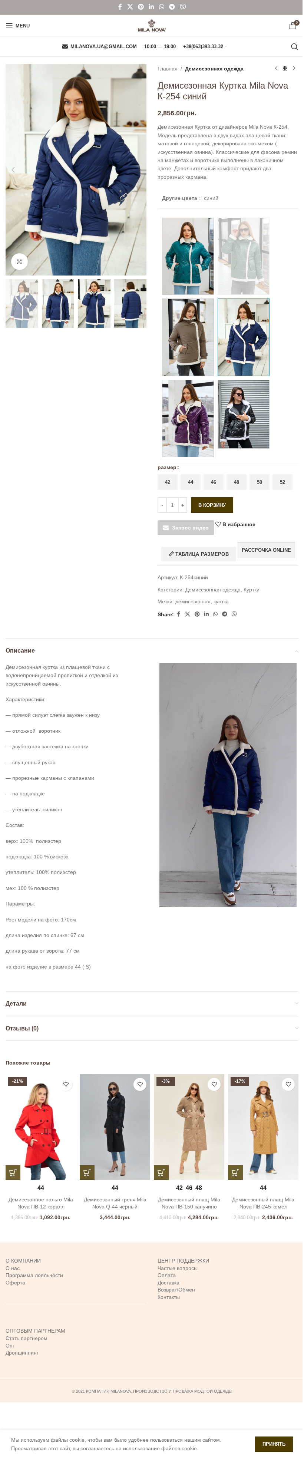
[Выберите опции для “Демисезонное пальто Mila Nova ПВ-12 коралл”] (13, 1172)
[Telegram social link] (171, 7)
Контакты (169, 1297)
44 (190, 482)
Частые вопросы (178, 1268)
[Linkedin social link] (151, 7)
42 (167, 482)
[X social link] (130, 7)
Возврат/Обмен (176, 1290)
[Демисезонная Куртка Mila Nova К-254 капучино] (188, 337)
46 (213, 482)
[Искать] (294, 46)
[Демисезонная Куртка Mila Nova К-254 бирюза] (188, 256)
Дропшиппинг (22, 1353)
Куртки (252, 590)
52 (282, 482)
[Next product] (294, 68)
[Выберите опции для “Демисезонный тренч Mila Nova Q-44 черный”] (87, 1172)
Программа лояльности (34, 1275)
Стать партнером (26, 1338)
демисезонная (193, 601)
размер (167, 467)
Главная (168, 69)
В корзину (212, 505)
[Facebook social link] (120, 7)
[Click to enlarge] (19, 261)
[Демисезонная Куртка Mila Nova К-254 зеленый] (244, 256)
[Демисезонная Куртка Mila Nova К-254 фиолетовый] (188, 418)
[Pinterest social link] (140, 7)
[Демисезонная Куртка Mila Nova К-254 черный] (244, 414)
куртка (221, 601)
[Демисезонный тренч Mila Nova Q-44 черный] (115, 1127)
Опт (10, 1346)
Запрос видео (190, 528)
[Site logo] (152, 25)
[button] (13, 169)
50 (259, 482)
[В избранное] (65, 1084)
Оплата (167, 1275)
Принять (273, 1444)
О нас (13, 1268)
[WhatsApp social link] (161, 7)
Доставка (168, 1283)
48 (236, 482)
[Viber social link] (183, 7)
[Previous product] (276, 68)
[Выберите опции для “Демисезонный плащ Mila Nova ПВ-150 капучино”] (161, 1172)
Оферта (15, 1283)
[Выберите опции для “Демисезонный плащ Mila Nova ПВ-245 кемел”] (235, 1172)
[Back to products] (285, 68)
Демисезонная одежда (214, 69)
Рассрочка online (266, 550)
